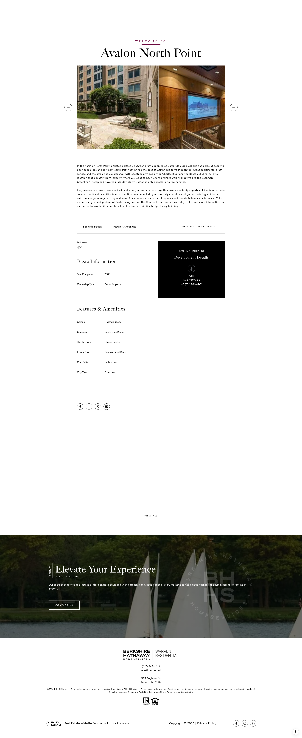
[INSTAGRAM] (245, 723)
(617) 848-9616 (151, 666)
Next (234, 107)
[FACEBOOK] (236, 723)
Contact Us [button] (64, 605)
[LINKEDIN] (253, 723)
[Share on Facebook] (80, 406)
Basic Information (92, 226)
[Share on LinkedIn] (89, 406)
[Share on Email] (106, 406)
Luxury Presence (118, 723)
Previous (68, 107)
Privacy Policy (206, 723)
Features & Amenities (124, 226)
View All (151, 515)
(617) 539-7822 (193, 284)
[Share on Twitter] (98, 406)
